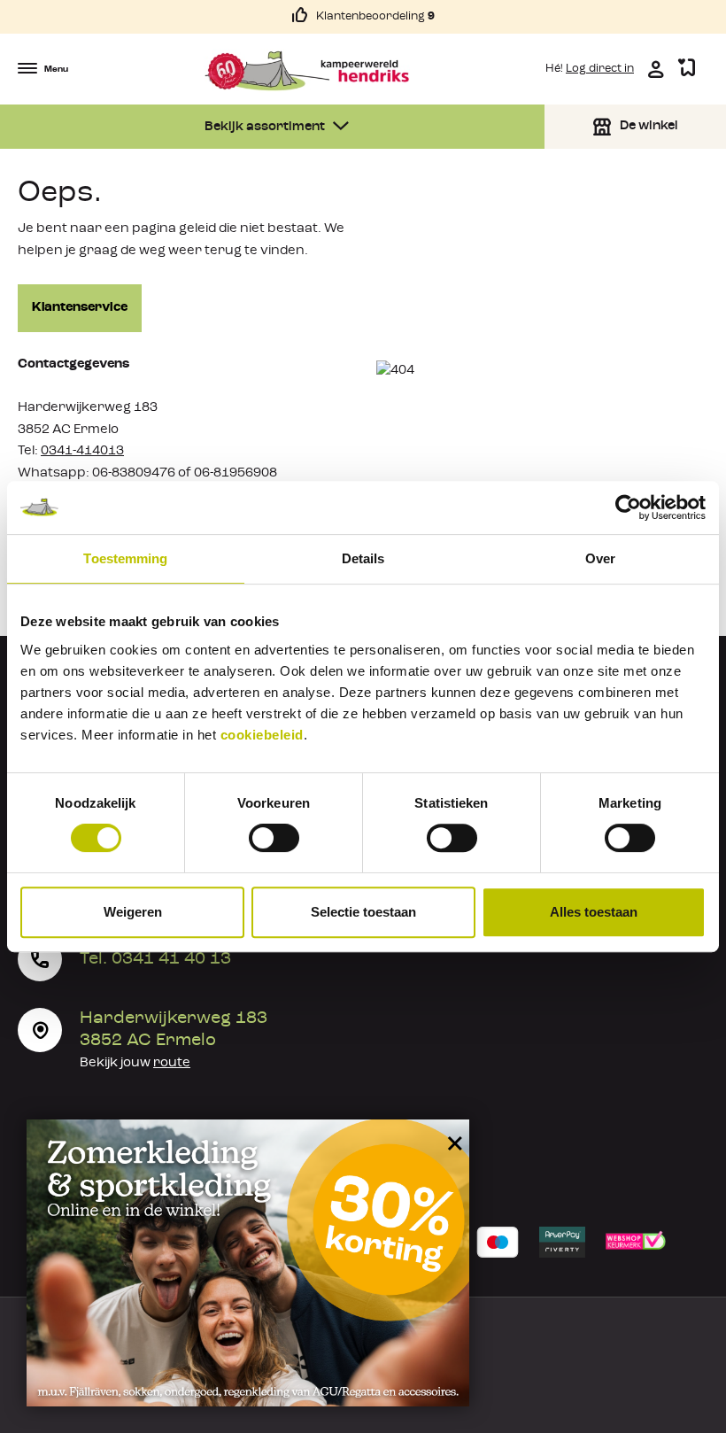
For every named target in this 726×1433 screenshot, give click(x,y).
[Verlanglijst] (686, 68)
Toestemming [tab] (125, 558)
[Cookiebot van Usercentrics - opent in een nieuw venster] (628, 507)
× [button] (452, 1136)
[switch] (274, 838)
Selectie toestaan (363, 911)
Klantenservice (79, 307)
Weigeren (133, 911)
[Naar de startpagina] (307, 71)
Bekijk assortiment (266, 127)
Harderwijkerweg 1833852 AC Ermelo (173, 1030)
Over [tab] (600, 558)
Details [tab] (363, 558)
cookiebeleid (262, 734)
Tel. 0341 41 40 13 (155, 959)
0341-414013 (82, 451)
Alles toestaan (593, 911)
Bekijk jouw (135, 1063)
